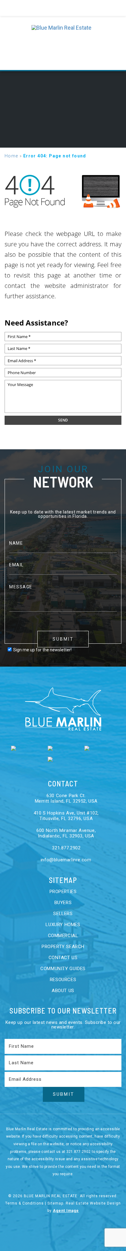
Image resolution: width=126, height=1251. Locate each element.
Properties (63, 891)
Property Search (63, 946)
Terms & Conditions (24, 1203)
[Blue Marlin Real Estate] (63, 43)
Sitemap (55, 1203)
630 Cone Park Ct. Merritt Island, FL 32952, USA (66, 798)
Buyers (63, 902)
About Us (63, 990)
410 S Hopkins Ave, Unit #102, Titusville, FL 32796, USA (66, 815)
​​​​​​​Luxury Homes (63, 924)
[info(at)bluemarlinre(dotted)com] (112, 8)
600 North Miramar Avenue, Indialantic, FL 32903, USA (66, 833)
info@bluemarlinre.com (65, 860)
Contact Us (63, 957)
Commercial (63, 935)
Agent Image (66, 1211)
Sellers (62, 913)
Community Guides (63, 968)
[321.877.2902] (63, 8)
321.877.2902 (65, 848)
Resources (63, 979)
